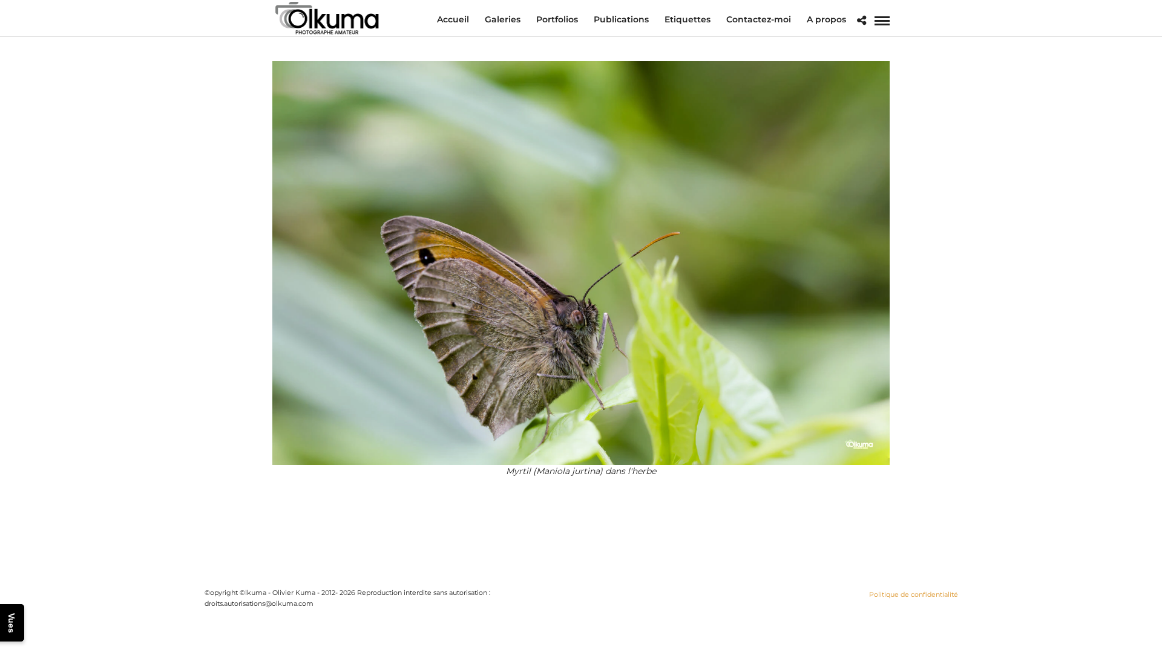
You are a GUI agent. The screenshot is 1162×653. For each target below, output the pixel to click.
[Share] (861, 21)
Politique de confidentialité (913, 594)
